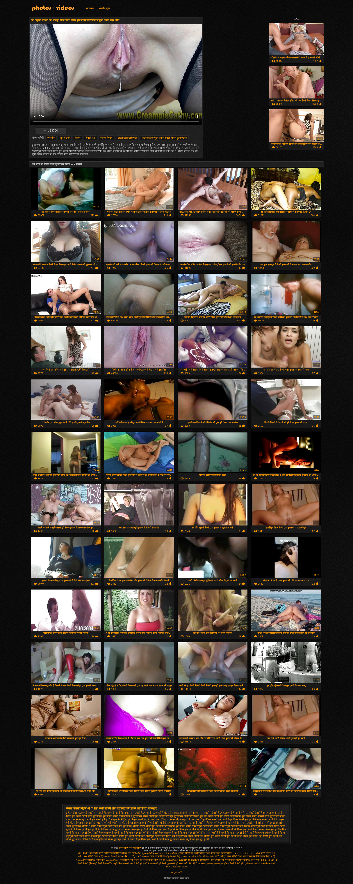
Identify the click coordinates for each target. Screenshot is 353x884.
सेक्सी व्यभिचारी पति (127, 138)
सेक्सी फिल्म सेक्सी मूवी (261, 856)
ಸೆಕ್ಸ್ (179, 856)
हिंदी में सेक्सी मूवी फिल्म (102, 853)
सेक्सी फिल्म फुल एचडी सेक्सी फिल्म (136, 832)
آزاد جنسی (237, 853)
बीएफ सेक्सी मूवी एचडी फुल (109, 822)
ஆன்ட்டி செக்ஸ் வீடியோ (168, 853)
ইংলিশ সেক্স (120, 856)
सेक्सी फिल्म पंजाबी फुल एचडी (110, 829)
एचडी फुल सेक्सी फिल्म (98, 812)
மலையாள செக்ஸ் (179, 866)
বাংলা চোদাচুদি (216, 860)
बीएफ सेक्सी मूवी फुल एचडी (134, 822)
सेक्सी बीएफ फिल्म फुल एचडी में (144, 839)
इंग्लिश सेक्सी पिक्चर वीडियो (128, 863)
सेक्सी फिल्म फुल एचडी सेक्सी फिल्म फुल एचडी (164, 138)
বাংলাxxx (184, 856)
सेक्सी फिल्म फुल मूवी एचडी (261, 832)
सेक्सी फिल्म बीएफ (245, 856)
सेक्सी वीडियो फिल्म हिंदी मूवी (154, 860)
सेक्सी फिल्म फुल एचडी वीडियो (272, 829)
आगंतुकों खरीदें (176, 872)
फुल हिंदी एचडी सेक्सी (165, 819)
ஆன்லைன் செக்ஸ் (252, 863)
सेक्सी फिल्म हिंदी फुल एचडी (147, 835)
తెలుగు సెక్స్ (130, 856)
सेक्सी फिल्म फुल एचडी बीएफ (159, 829)
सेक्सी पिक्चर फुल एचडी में (226, 826)
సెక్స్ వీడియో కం (198, 863)
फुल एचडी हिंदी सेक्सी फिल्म (186, 816)
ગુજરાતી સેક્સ (146, 863)
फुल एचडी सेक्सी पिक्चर (256, 812)
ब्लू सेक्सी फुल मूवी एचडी (264, 822)
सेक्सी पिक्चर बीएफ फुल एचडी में (253, 826)
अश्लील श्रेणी (104, 8)
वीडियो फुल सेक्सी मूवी (250, 860)
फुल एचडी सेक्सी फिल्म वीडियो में (117, 816)
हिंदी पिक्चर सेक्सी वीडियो (231, 860)
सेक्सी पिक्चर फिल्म (157, 856)
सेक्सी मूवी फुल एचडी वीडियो (226, 856)
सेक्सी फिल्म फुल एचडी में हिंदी (244, 829)
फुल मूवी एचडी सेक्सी (209, 816)
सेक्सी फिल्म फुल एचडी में (184, 829)
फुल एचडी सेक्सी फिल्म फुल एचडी (87, 816)
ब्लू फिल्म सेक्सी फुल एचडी (215, 822)
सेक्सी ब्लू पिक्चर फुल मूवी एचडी (194, 839)
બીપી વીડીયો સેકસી (268, 860)
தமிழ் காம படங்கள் (107, 856)
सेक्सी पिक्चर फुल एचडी (174, 826)
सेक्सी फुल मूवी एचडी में (118, 839)
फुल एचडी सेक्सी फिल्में (143, 816)
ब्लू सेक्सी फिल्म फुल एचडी (240, 822)
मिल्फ (77, 138)
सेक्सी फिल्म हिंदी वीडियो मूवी (131, 860)
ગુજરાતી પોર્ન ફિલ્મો (251, 853)
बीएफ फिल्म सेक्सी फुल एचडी (214, 819)
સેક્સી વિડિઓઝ (85, 853)
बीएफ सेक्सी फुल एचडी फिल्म (83, 822)
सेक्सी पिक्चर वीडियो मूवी (107, 863)
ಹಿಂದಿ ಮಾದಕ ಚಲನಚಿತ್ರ (189, 860)
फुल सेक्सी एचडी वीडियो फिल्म (255, 816)
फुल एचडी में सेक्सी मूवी (233, 812)
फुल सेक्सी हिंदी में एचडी (144, 819)
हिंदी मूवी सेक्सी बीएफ (206, 853)
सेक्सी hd (90, 138)
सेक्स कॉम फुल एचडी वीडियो (126, 826)
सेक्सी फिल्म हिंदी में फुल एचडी (173, 835)
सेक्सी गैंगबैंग (106, 138)
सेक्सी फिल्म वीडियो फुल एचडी (93, 835)
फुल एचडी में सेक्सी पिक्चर (187, 812)
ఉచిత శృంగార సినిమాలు (147, 853)
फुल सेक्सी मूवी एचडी (81, 819)
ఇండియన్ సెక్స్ (185, 863)
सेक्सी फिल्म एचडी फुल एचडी (83, 829)
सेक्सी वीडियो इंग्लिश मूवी (87, 863)
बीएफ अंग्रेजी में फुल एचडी (188, 819)
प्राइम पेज (90, 8)
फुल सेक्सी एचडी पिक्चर (230, 816)
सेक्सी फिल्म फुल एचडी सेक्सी (106, 832)
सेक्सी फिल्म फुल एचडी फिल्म (130, 848)
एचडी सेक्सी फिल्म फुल (119, 812)
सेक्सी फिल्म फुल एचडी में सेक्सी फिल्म (214, 829)
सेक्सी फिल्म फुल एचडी (135, 829)
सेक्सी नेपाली (266, 853)
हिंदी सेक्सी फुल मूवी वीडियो (94, 860)
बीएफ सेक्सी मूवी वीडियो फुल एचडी (163, 822)
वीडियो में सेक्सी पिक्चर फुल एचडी (97, 826)
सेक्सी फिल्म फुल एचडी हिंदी (207, 832)
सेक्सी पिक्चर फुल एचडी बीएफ (199, 826)
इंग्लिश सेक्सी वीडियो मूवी (233, 863)
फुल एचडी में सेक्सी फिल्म (211, 812)
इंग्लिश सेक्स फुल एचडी (76, 812)
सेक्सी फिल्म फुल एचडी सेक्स (79, 832)
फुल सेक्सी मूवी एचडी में (102, 819)
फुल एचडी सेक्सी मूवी (163, 816)
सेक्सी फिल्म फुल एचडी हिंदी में (234, 832)
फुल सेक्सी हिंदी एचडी (123, 819)
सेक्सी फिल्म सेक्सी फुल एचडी (120, 835)
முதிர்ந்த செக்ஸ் (112, 860)
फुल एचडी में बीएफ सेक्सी (163, 812)
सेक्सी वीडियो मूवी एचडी (188, 853)
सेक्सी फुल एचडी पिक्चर (231, 835)
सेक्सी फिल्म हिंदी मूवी (223, 853)
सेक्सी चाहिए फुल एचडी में (151, 826)
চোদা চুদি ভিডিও (205, 860)
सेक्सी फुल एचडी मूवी (252, 835)
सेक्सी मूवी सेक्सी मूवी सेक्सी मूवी (165, 863)
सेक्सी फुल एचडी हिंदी (272, 835)
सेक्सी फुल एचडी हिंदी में (77, 839)
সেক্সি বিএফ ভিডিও (208, 856)
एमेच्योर (51, 138)
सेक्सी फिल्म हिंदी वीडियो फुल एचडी (204, 835)
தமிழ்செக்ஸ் (170, 856)
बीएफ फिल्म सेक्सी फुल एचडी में (242, 819)
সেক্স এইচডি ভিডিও (195, 856)
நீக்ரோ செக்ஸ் (172, 860)
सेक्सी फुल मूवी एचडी (97, 839)
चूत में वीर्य (64, 138)
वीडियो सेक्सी (93, 856)
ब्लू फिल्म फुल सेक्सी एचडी (191, 822)
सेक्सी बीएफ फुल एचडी (169, 839)
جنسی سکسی (142, 856)
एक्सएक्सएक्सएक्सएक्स (214, 863)
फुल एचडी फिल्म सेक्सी (141, 812)
